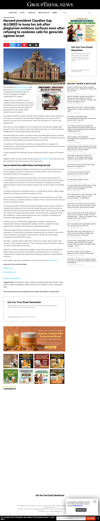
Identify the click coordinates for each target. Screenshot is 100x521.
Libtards (13, 285)
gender (54, 12)
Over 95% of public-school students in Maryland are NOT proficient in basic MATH (80, 252)
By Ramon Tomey (79, 227)
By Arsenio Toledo (78, 151)
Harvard (55, 282)
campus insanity (35, 282)
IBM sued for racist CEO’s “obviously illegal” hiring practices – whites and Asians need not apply (81, 109)
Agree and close (81, 510)
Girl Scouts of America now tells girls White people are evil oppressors (81, 165)
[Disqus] (34, 416)
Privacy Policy (50, 514)
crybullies (31, 12)
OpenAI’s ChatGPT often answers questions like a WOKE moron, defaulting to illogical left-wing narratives (82, 89)
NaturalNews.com (9, 272)
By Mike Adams (78, 133)
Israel (61, 282)
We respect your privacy (40, 509)
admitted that (45, 159)
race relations (43, 285)
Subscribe (90, 518)
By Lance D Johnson (79, 255)
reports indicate (19, 89)
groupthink (13, 12)
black (27, 282)
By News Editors (78, 168)
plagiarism (20, 285)
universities (58, 285)
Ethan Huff (17, 41)
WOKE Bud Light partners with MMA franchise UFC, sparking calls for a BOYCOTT (81, 225)
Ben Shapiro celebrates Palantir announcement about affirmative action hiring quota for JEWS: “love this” (81, 118)
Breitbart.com (8, 268)
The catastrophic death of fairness (78, 179)
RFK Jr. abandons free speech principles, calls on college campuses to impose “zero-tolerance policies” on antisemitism (81, 196)
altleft (22, 12)
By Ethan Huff (77, 103)
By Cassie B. (77, 92)
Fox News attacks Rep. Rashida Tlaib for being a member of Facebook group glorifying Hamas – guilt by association (81, 187)
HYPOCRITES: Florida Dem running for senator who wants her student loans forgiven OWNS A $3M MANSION (81, 261)
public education (31, 285)
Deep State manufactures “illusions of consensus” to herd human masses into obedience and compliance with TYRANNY (80, 157)
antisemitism (19, 282)
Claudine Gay (46, 282)
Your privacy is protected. (13, 316)
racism (50, 285)
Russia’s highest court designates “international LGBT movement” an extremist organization (81, 138)
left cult (6, 285)
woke (5, 287)
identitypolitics (43, 12)
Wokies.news (52, 260)
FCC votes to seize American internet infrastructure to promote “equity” (78, 173)
